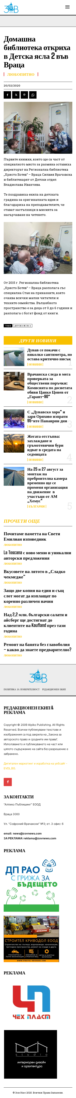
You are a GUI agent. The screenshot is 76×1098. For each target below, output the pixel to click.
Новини (35, 364)
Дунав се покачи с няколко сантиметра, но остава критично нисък (49, 354)
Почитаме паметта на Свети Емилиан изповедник (32, 536)
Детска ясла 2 (22, 326)
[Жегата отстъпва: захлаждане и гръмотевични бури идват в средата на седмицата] (14, 443)
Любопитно (13, 545)
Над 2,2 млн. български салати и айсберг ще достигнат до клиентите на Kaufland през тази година (35, 622)
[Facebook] (7, 95)
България (37, 506)
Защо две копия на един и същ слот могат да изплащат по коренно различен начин (34, 596)
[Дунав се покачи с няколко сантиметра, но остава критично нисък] (14, 356)
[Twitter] (16, 95)
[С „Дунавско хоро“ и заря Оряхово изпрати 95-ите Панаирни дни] (14, 418)
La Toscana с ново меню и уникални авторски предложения (37, 555)
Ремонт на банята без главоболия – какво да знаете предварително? (37, 646)
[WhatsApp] (33, 95)
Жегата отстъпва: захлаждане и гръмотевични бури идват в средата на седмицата (45, 445)
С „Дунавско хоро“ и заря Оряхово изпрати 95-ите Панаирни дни (47, 416)
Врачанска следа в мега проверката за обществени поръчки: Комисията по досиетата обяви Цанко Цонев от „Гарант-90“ (49, 385)
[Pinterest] (24, 95)
